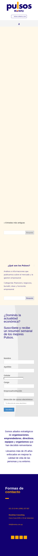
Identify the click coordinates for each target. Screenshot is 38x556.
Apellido (7, 367)
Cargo (6, 382)
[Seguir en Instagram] (17, 537)
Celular (7, 375)
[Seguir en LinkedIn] (12, 537)
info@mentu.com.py (16, 524)
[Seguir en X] (21, 537)
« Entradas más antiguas (14, 223)
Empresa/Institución (13, 391)
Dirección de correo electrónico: (18, 399)
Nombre (7, 358)
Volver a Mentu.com (20, 16)
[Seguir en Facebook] (25, 537)
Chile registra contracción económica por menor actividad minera (17, 211)
